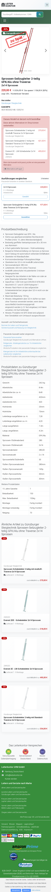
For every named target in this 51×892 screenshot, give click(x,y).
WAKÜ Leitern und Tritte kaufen (12, 808)
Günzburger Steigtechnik (11, 103)
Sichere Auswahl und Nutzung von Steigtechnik (18, 328)
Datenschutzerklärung (9, 830)
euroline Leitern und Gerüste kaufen (14, 792)
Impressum (28, 830)
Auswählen (25, 217)
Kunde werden (11, 779)
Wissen (12, 824)
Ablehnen (26, 890)
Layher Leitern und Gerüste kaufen (13, 801)
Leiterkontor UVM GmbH (17, 832)
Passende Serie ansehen (12, 337)
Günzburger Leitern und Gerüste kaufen (15, 794)
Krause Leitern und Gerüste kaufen (14, 799)
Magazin (19, 824)
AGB (21, 830)
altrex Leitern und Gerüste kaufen (13, 788)
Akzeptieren (16, 890)
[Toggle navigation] (4, 20)
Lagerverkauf (29, 824)
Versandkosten (44, 817)
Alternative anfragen (14, 169)
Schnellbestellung (23, 827)
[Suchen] (39, 14)
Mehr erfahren (36, 890)
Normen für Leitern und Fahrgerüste (14, 325)
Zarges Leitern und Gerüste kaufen (14, 812)
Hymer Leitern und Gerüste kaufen (13, 806)
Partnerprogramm (8, 827)
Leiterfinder (35, 827)
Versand (4, 824)
